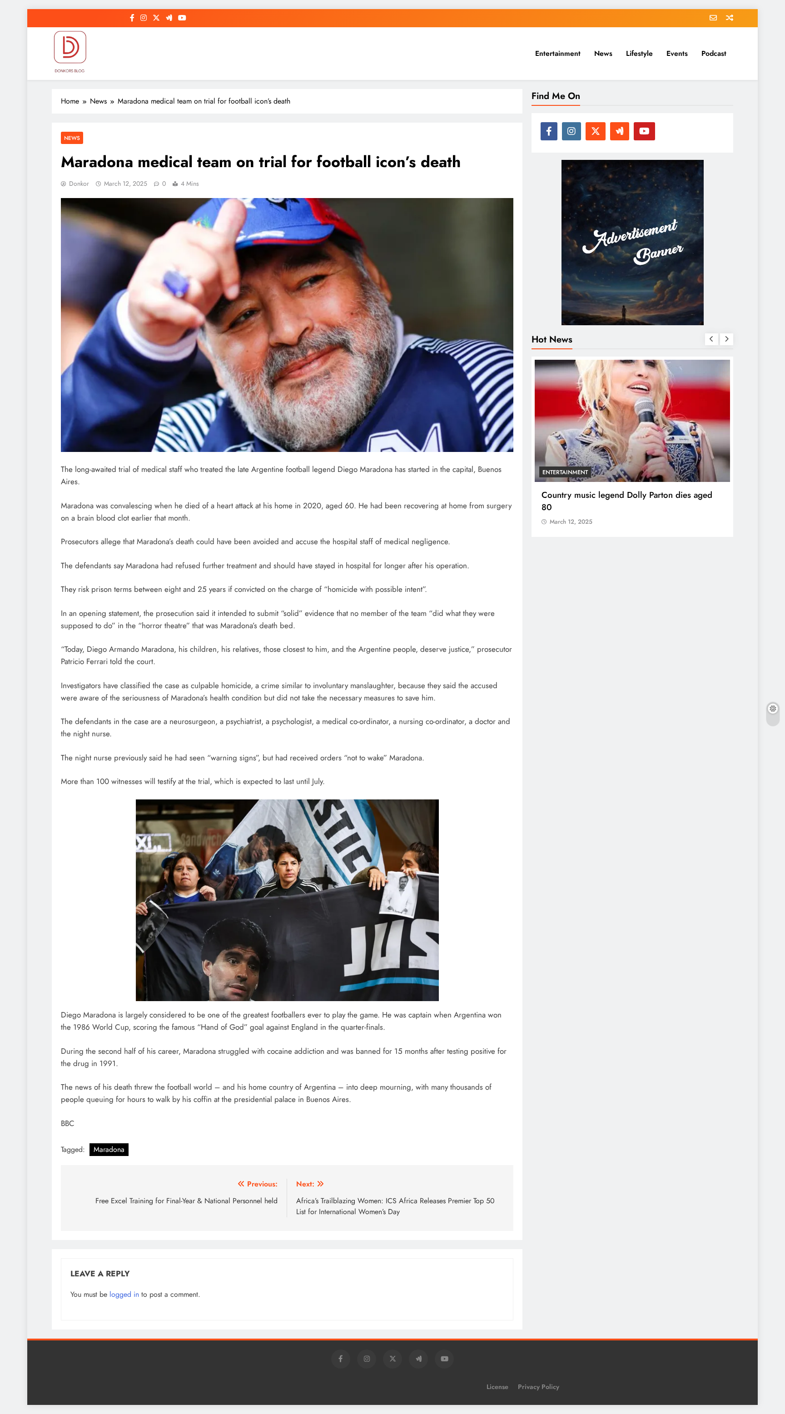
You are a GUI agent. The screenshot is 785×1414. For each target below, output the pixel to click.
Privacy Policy (538, 1386)
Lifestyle (639, 53)
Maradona (109, 1149)
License (497, 1386)
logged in (124, 1294)
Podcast (713, 53)
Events (677, 53)
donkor (79, 183)
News (603, 53)
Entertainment (558, 53)
